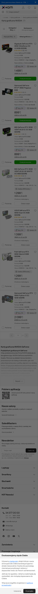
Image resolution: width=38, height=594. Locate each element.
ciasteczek (13, 561)
